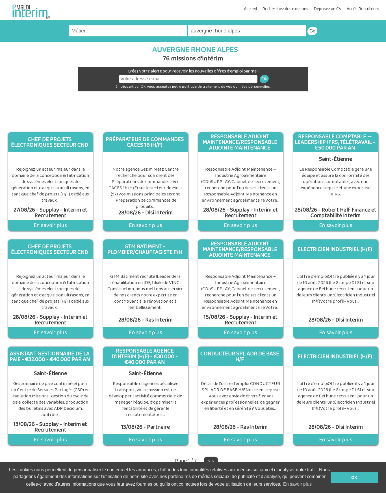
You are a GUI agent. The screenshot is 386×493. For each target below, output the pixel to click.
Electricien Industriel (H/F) (335, 249)
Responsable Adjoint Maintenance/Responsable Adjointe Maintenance (240, 142)
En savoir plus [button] (297, 484)
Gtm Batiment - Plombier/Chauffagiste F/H (144, 249)
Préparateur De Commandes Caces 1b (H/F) (145, 142)
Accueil (250, 8)
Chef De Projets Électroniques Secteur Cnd (49, 142)
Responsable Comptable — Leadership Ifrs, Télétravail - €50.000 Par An (335, 142)
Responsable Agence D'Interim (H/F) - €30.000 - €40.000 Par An (145, 356)
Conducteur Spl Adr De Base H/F (239, 356)
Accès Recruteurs (363, 8)
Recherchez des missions (285, 8)
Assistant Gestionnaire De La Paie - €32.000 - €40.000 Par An (50, 356)
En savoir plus (50, 225)
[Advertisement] (193, 109)
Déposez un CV (327, 8)
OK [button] (354, 477)
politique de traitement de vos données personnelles (226, 87)
